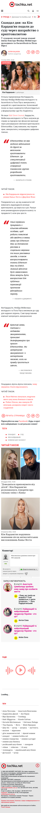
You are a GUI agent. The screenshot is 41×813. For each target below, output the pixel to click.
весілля (6, 730)
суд (21, 434)
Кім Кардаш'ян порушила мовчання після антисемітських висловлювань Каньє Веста (19, 537)
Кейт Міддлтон (9, 719)
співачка (14, 747)
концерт (6, 736)
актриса (23, 728)
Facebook (23, 421)
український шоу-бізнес (25, 750)
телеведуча (8, 750)
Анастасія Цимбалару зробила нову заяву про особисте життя (25, 588)
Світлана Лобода (30, 722)
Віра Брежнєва (9, 717)
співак (5, 747)
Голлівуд (22, 717)
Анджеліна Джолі (10, 714)
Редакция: (4, 792)
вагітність (34, 728)
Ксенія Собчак (24, 719)
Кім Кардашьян (14, 437)
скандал (11, 434)
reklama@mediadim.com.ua (9, 787)
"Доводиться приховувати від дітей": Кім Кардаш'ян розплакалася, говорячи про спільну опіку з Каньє (18, 488)
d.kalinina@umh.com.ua (8, 794)
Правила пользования (7, 800)
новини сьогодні (28, 739)
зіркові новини (29, 733)
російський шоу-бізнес (12, 744)
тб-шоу (24, 747)
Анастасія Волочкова (27, 711)
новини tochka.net (20, 736)
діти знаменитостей (11, 733)
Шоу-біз (6, 728)
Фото (18, 725)
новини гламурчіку (11, 739)
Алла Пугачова (9, 711)
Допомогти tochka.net (21, 17)
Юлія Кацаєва (14, 51)
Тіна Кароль (8, 725)
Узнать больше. (5, 807)
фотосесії (7, 753)
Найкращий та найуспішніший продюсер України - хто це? (25, 613)
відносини (16, 730)
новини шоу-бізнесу (17, 440)
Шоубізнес (6, 63)
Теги (4, 704)
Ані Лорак (25, 714)
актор (14, 728)
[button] (33, 11)
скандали (29, 744)
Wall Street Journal (16, 115)
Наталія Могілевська (12, 722)
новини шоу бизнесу (11, 742)
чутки (15, 753)
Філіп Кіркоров (29, 725)
